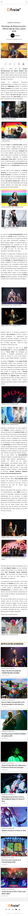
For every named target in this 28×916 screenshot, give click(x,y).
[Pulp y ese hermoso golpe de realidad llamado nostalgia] (14, 657)
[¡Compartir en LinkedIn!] (14, 64)
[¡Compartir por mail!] (23, 64)
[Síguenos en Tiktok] (19, 909)
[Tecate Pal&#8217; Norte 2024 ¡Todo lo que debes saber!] (14, 878)
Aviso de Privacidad (16, 913)
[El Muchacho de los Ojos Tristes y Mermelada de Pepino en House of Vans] (14, 783)
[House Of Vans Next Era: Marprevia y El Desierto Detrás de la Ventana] (14, 752)
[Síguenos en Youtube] (16, 909)
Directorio (9, 913)
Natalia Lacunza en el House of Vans (14, 830)
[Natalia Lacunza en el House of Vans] (14, 817)
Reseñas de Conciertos (14, 22)
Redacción (17, 35)
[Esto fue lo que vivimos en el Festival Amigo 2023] (14, 846)
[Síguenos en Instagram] (9, 909)
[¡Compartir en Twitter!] (10, 64)
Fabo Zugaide (6, 675)
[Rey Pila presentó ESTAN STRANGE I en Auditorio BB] (14, 720)
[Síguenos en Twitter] (12, 909)
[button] (1, 2)
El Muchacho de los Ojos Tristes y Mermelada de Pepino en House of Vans (13, 799)
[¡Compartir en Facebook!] (5, 64)
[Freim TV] (14, 9)
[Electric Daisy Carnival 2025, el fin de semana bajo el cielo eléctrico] (14, 689)
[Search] (26, 2)
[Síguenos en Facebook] (6, 909)
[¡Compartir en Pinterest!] (19, 64)
